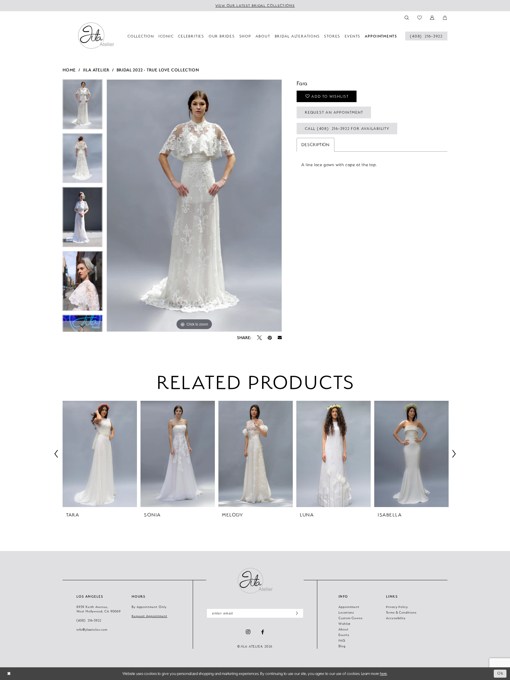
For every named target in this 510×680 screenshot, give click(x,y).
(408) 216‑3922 (88, 620)
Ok (500, 673)
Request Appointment (149, 616)
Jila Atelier (96, 69)
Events (344, 635)
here (383, 673)
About (344, 629)
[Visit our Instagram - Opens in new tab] (248, 632)
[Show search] (407, 17)
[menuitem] (426, 36)
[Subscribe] (295, 613)
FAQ (342, 640)
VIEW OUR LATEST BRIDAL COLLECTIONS (255, 6)
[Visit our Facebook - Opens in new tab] (262, 632)
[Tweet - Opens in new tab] (259, 337)
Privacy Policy (397, 607)
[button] (432, 17)
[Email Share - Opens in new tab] (280, 338)
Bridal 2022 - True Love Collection (158, 69)
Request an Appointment (334, 112)
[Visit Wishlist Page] (419, 17)
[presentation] (100, 454)
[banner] (95, 35)
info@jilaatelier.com (91, 629)
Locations (346, 612)
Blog (342, 646)
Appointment (349, 607)
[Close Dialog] (9, 673)
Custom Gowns (350, 618)
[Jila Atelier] (255, 580)
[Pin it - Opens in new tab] (270, 337)
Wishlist (345, 623)
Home (69, 69)
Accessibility (396, 618)
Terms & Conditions (401, 612)
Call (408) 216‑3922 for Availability (347, 128)
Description (315, 144)
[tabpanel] (82, 106)
